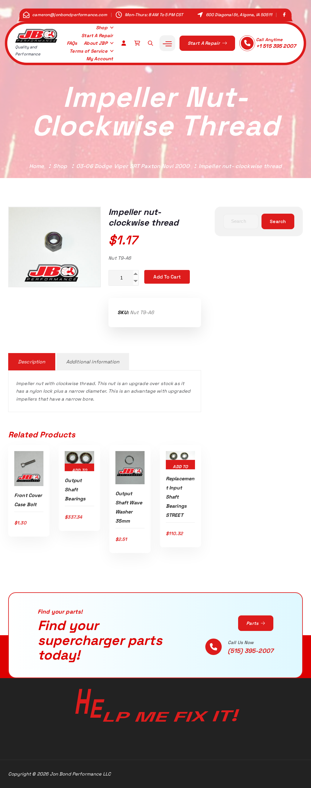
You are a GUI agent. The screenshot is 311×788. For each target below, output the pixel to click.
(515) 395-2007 (250, 651)
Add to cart (167, 277)
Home (36, 166)
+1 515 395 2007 (276, 46)
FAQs (72, 43)
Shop (102, 27)
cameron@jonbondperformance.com (69, 14)
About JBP (95, 43)
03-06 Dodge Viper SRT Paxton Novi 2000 (133, 166)
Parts (253, 623)
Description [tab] (32, 362)
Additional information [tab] (92, 362)
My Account (99, 58)
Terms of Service (88, 51)
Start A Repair (97, 35)
